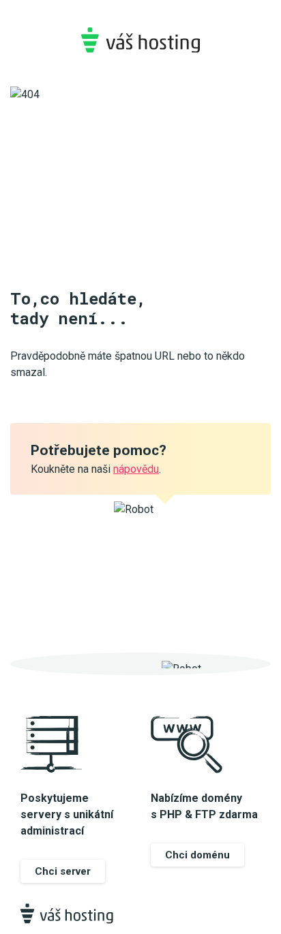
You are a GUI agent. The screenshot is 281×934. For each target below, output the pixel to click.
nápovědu (136, 469)
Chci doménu (197, 855)
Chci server (63, 871)
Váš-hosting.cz (140, 39)
